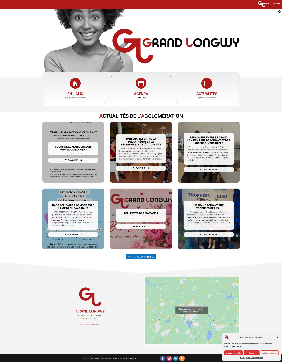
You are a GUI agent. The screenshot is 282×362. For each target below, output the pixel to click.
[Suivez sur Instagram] (169, 358)
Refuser (252, 353)
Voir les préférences (269, 353)
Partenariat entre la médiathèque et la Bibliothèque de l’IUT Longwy (141, 141)
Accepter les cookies (233, 353)
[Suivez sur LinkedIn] (175, 358)
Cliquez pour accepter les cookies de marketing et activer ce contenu (191, 310)
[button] (277, 338)
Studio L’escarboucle (114, 358)
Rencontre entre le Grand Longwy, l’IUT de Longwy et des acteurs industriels (208, 140)
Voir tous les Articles (141, 256)
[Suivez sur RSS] (182, 358)
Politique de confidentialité (90, 325)
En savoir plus (73, 160)
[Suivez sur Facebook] (163, 358)
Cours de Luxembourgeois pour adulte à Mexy (73, 148)
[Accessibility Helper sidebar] (279, 11)
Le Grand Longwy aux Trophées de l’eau (209, 207)
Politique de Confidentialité (251, 358)
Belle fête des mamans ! (141, 213)
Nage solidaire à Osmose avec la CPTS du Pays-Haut (73, 207)
